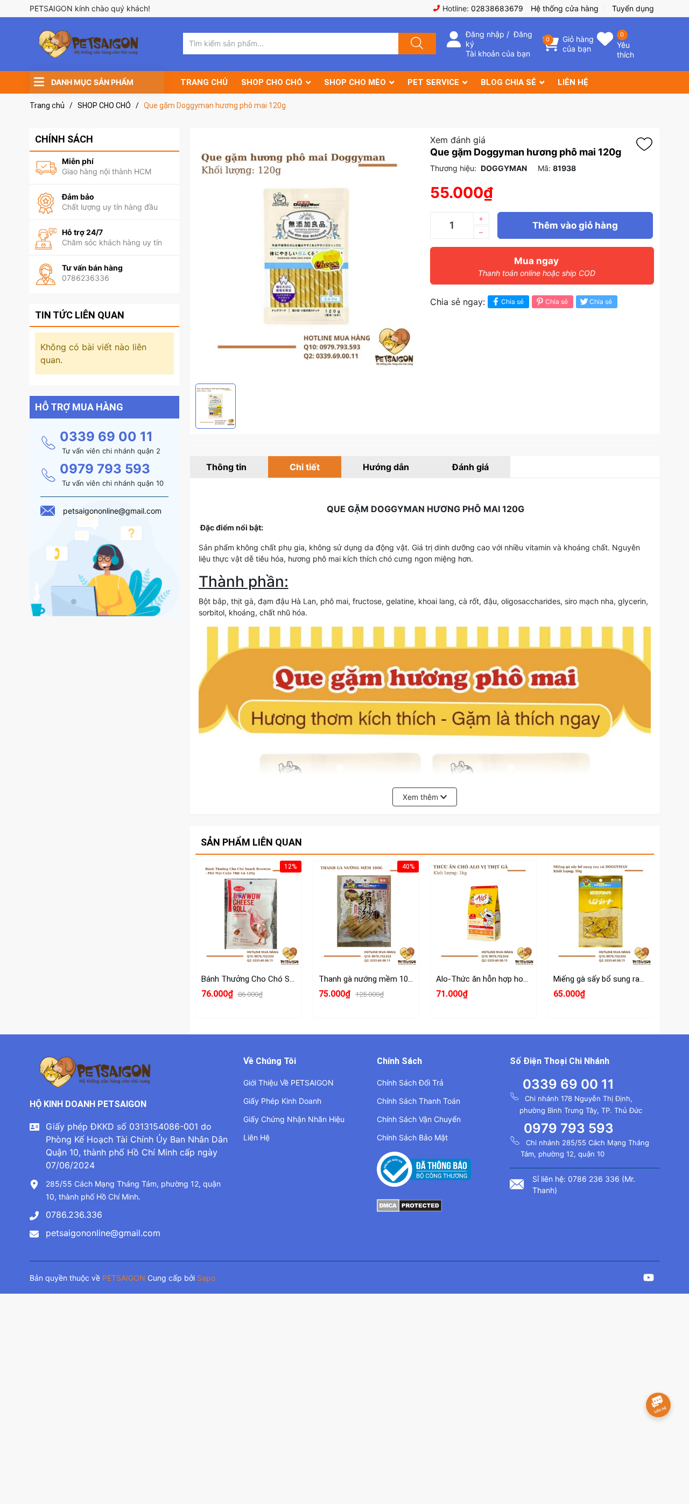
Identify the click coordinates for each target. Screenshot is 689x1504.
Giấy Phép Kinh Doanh (282, 1100)
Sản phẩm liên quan (251, 842)
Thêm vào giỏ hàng (575, 225)
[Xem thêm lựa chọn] (483, 905)
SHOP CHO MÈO (355, 82)
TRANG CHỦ (204, 82)
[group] (307, 255)
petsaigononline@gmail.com (103, 1233)
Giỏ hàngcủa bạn (578, 43)
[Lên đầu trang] (672, 1458)
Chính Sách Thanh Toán (418, 1100)
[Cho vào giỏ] (249, 879)
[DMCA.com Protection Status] (409, 1204)
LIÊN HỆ (573, 82)
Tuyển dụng (633, 8)
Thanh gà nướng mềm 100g (368, 979)
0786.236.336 (74, 1214)
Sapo (206, 1277)
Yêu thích (625, 49)
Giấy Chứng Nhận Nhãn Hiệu (293, 1119)
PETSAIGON (123, 1277)
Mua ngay (536, 267)
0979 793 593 (105, 469)
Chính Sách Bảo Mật (412, 1137)
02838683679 (497, 8)
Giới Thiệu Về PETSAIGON (288, 1082)
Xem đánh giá (458, 139)
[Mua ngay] (249, 930)
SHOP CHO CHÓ (272, 82)
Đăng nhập (485, 34)
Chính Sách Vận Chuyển (419, 1119)
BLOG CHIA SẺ (508, 82)
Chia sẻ (512, 301)
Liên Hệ (256, 1137)
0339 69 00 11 (106, 436)
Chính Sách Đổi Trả (410, 1082)
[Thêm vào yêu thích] (647, 144)
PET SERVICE (433, 82)
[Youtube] (648, 1279)
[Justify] (415, 43)
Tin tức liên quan (79, 315)
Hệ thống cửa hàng (565, 8)
